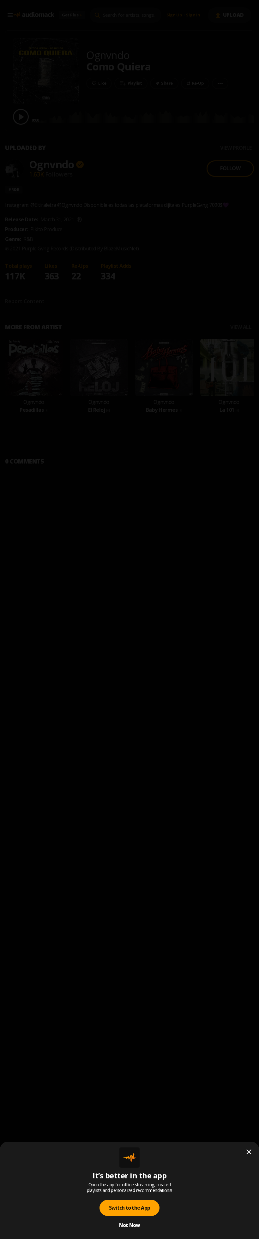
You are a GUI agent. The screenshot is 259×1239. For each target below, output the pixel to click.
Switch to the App (129, 1207)
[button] (129, 619)
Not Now (129, 1225)
